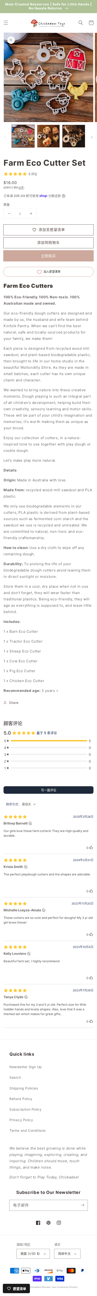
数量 (7, 204)
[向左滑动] (5, 137)
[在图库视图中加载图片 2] (48, 136)
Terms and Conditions (27, 1130)
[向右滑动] (92, 137)
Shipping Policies (23, 1088)
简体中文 (64, 1253)
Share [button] (14, 703)
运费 (21, 187)
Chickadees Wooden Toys (42, 1287)
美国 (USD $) (30, 1253)
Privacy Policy (21, 1120)
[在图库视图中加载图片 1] (23, 136)
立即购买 (48, 256)
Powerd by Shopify (67, 1287)
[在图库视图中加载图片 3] (73, 136)
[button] (6, 23)
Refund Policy (20, 1099)
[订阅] (82, 1205)
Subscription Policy (25, 1109)
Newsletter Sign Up (25, 1067)
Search (15, 1077)
